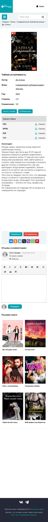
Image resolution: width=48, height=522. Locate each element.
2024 (18, 94)
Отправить (14, 307)
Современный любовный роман (30, 22)
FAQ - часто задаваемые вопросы (24, 515)
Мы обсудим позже (9, 350)
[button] (4, 267)
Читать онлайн (9, 111)
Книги (13, 22)
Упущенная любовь (32, 386)
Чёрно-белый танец (9, 422)
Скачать (42, 124)
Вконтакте (21, 502)
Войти (41, 6)
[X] (24, 241)
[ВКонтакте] (11, 241)
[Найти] (43, 17)
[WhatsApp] (33, 241)
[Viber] (28, 241)
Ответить (15, 259)
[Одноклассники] (15, 241)
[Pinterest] (37, 241)
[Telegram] (20, 241)
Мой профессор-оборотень (35, 422)
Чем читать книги (37, 509)
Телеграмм (27, 502)
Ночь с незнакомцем (10, 386)
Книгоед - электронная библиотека (6, 6)
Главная (5, 22)
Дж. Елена (6, 24)
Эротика (19, 89)
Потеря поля (30, 350)
